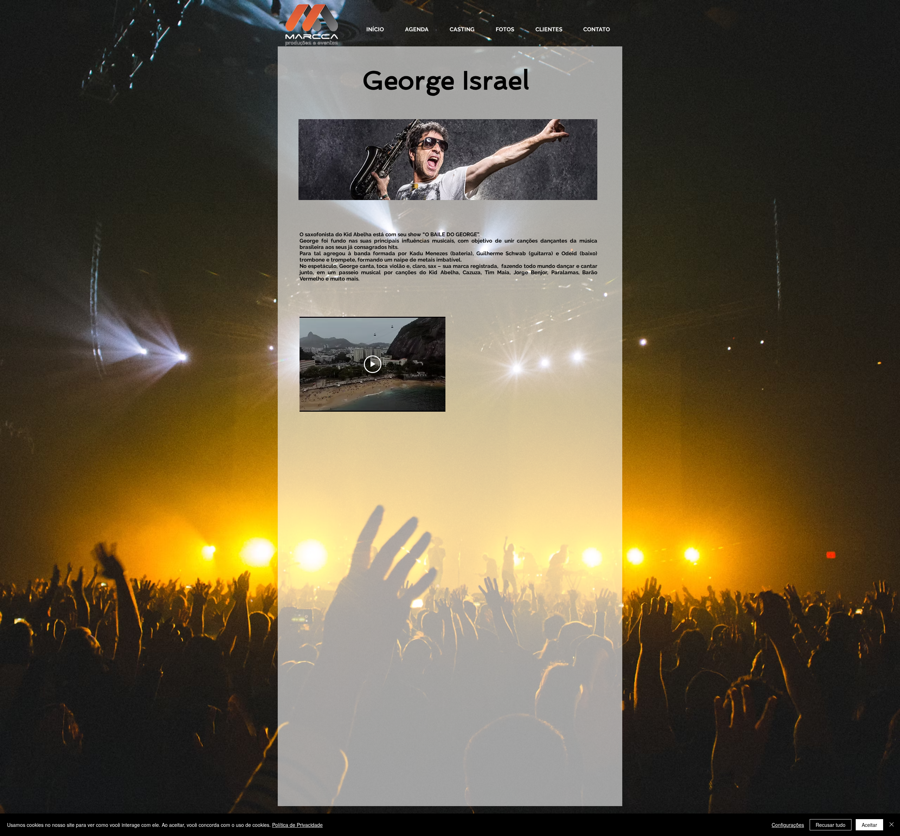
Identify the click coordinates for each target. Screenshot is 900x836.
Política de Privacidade (297, 824)
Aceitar (869, 824)
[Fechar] (891, 824)
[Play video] (372, 364)
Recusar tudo (831, 824)
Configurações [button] (788, 824)
